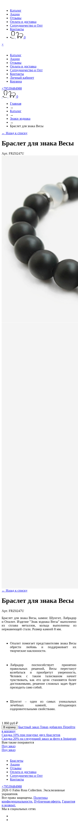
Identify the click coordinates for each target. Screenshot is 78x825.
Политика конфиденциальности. (25, 799)
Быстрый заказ (29, 727)
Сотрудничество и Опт (26, 25)
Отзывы (15, 18)
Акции (15, 14)
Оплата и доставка (23, 21)
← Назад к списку (14, 133)
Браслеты (16, 760)
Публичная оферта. (47, 801)
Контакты (17, 29)
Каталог (15, 10)
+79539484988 (12, 88)
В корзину (9, 727)
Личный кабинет (22, 77)
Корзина (16, 81)
